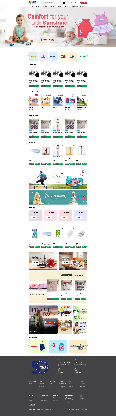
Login (84, 2)
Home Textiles (67, 275)
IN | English (33, 404)
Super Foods (41, 389)
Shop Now (33, 217)
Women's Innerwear (79, 275)
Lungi (70, 384)
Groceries (66, 6)
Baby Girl (50, 386)
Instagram (77, 409)
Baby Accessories (51, 384)
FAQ (41, 397)
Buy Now (36, 137)
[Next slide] (115, 27)
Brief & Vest (71, 386)
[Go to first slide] (87, 55)
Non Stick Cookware (62, 387)
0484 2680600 (69, 401)
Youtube (82, 409)
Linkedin (86, 409)
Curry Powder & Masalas (42, 384)
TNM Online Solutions (65, 414)
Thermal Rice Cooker (62, 383)
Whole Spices (41, 390)
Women (32, 6)
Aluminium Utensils (62, 386)
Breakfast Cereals (41, 383)
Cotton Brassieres (82, 383)
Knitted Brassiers (82, 386)
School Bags (30, 383)
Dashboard (54, 397)
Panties (81, 384)
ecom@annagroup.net (69, 402)
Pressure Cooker (61, 384)
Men (38, 6)
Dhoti (70, 383)
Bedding (52, 6)
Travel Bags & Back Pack (32, 384)
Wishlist (54, 401)
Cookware (59, 6)
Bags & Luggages (75, 6)
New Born (50, 383)
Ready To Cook (41, 386)
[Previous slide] (0, 27)
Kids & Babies (45, 6)
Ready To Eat (41, 387)
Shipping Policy (43, 401)
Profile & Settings (55, 400)
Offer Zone (83, 6)
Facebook (72, 409)
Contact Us (30, 400)
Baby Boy (50, 387)
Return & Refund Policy (44, 400)
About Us (30, 397)
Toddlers (50, 389)
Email (83, 398)
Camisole (81, 387)
